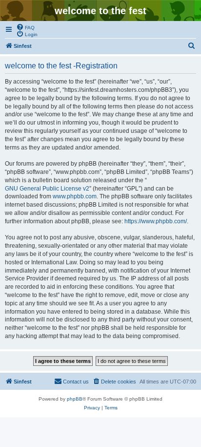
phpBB (74, 399)
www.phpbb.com (75, 196)
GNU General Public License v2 (47, 188)
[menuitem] (25, 26)
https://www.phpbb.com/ (155, 221)
